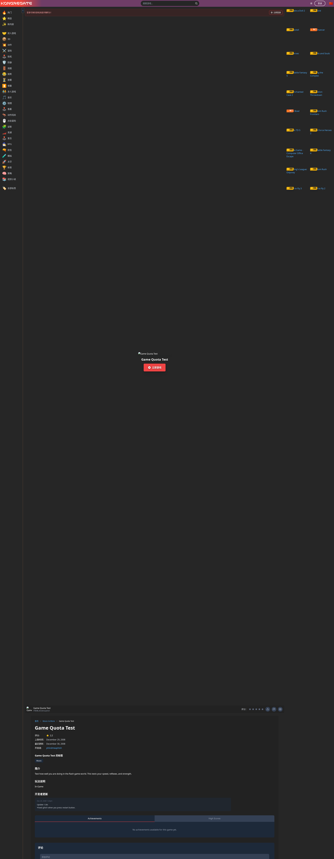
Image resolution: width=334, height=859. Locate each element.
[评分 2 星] (253, 709)
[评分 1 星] (250, 709)
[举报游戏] (274, 709)
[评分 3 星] (256, 709)
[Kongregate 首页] (16, 3)
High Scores (214, 818)
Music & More (49, 721)
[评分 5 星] (262, 709)
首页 (36, 721)
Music (39, 760)
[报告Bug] (267, 709)
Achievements (95, 818)
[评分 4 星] (259, 709)
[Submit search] (196, 3)
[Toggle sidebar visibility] (23, 10)
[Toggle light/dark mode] (311, 3)
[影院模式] (280, 709)
